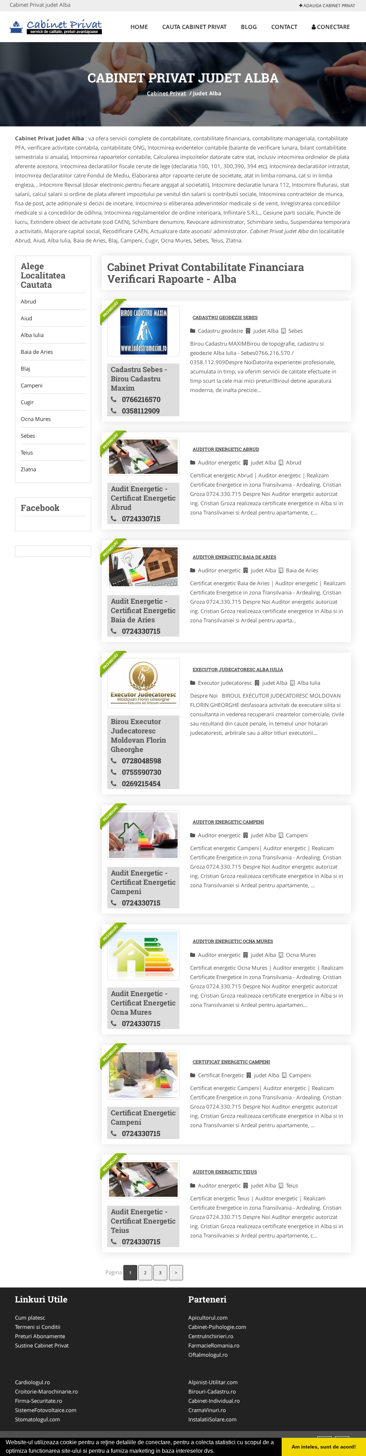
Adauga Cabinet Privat (328, 5)
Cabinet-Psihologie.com (217, 1326)
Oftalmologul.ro (208, 1354)
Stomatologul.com (37, 1419)
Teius (27, 452)
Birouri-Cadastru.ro (212, 1391)
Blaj (25, 368)
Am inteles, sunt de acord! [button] (324, 1447)
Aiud (26, 318)
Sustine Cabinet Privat (42, 1345)
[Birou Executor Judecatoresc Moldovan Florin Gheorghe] (143, 683)
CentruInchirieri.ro (210, 1336)
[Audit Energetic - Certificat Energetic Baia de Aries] (143, 567)
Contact (284, 27)
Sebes (28, 435)
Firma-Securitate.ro (38, 1400)
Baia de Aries (37, 351)
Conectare (333, 27)
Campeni (32, 385)
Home (139, 27)
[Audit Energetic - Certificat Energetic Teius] (143, 1179)
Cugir (27, 402)
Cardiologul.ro (32, 1382)
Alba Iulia (32, 334)
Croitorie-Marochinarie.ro (46, 1391)
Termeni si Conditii (37, 1326)
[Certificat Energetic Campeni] (143, 1075)
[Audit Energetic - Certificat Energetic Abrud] (143, 457)
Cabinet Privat (166, 93)
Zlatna (28, 469)
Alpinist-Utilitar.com (213, 1382)
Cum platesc (30, 1317)
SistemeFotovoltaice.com (45, 1410)
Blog (249, 27)
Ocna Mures (36, 418)
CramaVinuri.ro (207, 1410)
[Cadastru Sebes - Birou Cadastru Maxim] (143, 331)
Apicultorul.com (208, 1317)
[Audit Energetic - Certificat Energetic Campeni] (143, 835)
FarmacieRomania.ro (213, 1345)
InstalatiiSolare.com (212, 1419)
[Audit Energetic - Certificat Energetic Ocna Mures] (143, 955)
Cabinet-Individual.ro (214, 1400)
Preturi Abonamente (40, 1336)
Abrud (28, 301)
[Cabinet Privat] (57, 25)
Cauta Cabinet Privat (194, 27)
